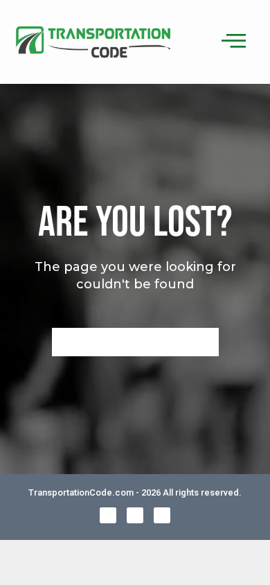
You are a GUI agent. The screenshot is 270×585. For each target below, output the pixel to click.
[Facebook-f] (108, 515)
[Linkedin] (135, 515)
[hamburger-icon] (232, 42)
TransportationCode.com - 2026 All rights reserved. (135, 492)
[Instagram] (162, 515)
